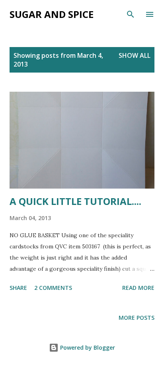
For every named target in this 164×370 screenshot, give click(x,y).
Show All (134, 55)
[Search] (130, 14)
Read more (138, 287)
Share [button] (18, 287)
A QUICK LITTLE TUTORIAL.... (75, 201)
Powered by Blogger (87, 347)
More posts (136, 317)
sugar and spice (52, 14)
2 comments (53, 287)
